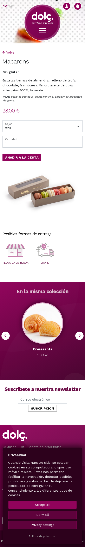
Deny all (42, 515)
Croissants (42, 349)
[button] (15, 250)
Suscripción (42, 408)
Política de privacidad (42, 536)
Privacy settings (42, 525)
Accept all (42, 505)
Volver (11, 52)
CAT (5, 6)
